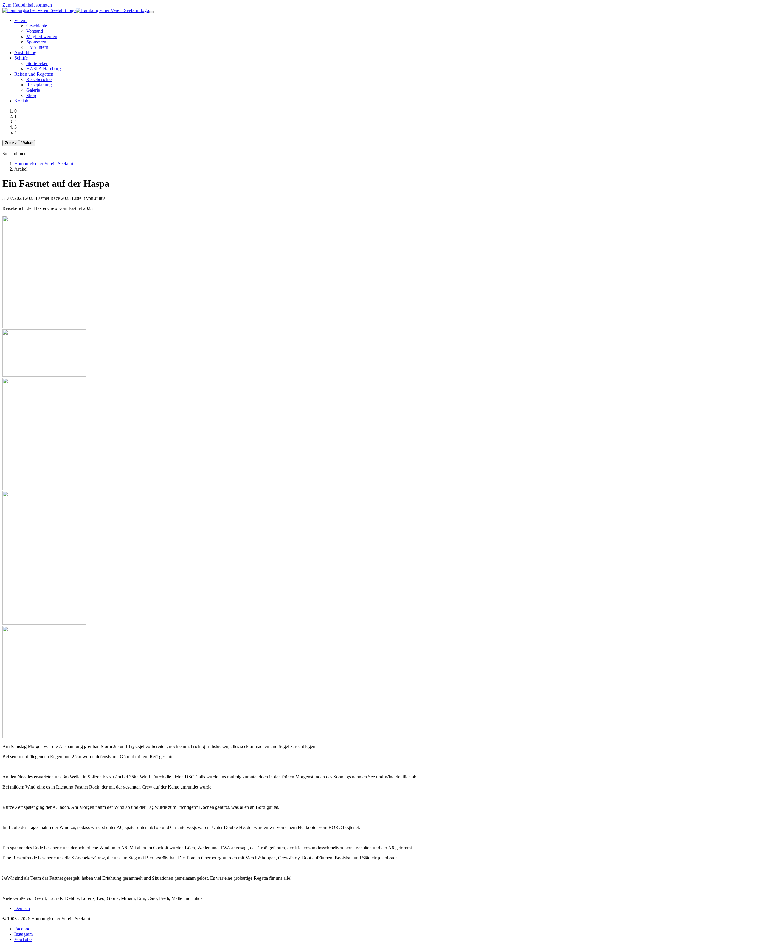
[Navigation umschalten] (151, 12)
